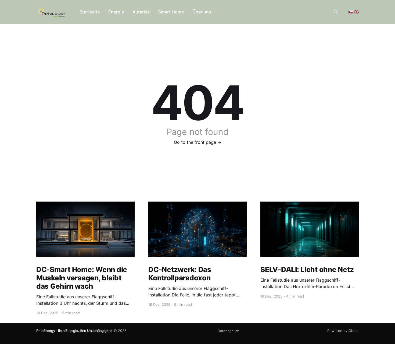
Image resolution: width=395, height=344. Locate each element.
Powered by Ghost (343, 330)
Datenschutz (228, 331)
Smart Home (171, 12)
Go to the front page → (197, 142)
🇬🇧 (356, 11)
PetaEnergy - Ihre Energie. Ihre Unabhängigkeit (74, 330)
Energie (116, 12)
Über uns (201, 12)
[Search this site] (336, 12)
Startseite (90, 12)
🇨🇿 (350, 11)
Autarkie (141, 12)
